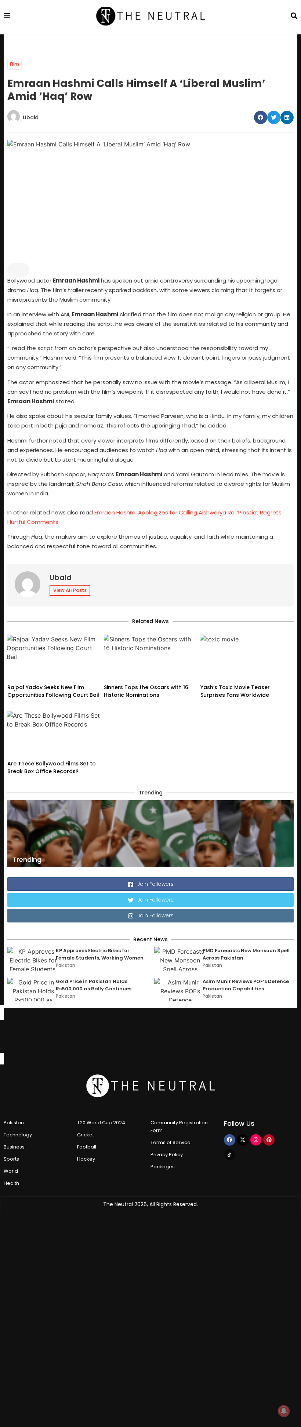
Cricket (85, 1134)
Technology (18, 1134)
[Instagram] (256, 1140)
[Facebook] (229, 1140)
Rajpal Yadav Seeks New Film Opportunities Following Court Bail (53, 691)
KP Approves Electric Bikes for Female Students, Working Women (100, 954)
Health (11, 1183)
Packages (162, 1166)
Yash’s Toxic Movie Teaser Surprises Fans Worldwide (235, 691)
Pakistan (65, 965)
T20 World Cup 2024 (101, 1122)
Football (86, 1146)
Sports (11, 1158)
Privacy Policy (166, 1154)
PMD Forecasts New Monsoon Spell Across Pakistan (246, 954)
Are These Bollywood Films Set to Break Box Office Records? (51, 767)
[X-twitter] (243, 1140)
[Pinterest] (269, 1140)
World (11, 1171)
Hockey (86, 1158)
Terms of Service (170, 1142)
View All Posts (70, 590)
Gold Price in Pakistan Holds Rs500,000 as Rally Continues (93, 985)
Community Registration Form (179, 1126)
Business (14, 1146)
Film (14, 64)
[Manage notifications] (284, 1411)
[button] (260, 117)
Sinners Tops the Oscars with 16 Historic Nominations (146, 691)
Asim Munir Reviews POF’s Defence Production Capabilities (246, 985)
